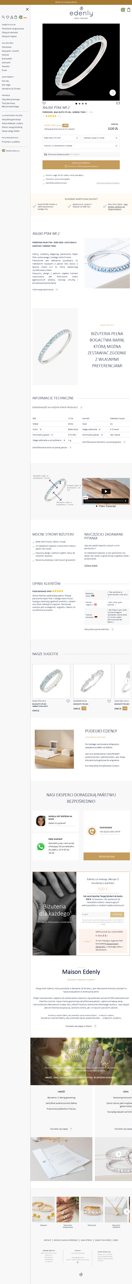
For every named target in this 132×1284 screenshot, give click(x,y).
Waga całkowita (91, 429)
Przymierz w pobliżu (11, 142)
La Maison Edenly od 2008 (12, 116)
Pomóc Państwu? (13, 151)
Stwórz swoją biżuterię (12, 127)
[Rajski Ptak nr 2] (81, 62)
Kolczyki (5, 55)
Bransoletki (7, 59)
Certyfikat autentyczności (56, 183)
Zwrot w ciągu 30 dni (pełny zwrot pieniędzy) (65, 175)
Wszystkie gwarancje (11, 119)
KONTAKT (47, 1240)
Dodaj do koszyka (83, 164)
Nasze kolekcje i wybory (12, 123)
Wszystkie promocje (11, 99)
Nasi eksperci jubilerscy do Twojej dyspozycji (118, 206)
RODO (115, 1240)
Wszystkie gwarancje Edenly (108, 183)
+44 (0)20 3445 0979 (110, 832)
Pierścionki (6, 47)
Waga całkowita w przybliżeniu (47, 440)
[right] (112, 93)
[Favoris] (8, 17)
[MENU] (27, 9)
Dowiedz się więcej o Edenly (79, 1026)
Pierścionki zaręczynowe (13, 29)
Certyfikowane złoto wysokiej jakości (49, 447)
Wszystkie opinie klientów (96, 629)
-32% (65, 125)
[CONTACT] (77, 1262)
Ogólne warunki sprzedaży (66, 1240)
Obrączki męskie (9, 36)
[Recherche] (4, 17)
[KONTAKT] (21, 17)
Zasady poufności (103, 1240)
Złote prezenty (8, 77)
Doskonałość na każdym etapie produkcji (55, 407)
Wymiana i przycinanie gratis (58, 179)
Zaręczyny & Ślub (8, 25)
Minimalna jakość (41, 435)
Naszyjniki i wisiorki (10, 51)
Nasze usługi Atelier (11, 131)
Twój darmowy (10, 105)
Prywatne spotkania (10, 138)
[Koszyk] (17, 17)
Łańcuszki (6, 62)
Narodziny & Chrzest (11, 89)
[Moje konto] (12, 17)
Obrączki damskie (10, 32)
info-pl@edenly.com (77, 1258)
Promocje (6, 95)
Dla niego (6, 85)
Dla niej (5, 81)
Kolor (35, 429)
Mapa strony (86, 1240)
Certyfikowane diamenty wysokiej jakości (101, 442)
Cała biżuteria (7, 43)
